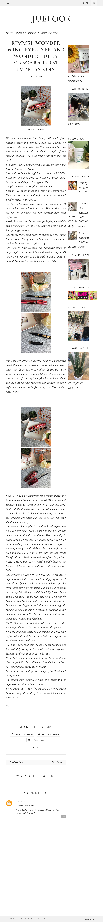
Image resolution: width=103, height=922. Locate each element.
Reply (63, 816)
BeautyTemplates (18, 919)
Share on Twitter (50, 735)
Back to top (90, 919)
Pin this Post (38, 740)
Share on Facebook (24, 735)
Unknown (21, 801)
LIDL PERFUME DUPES (84, 237)
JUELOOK (51, 19)
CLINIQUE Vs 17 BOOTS (83, 188)
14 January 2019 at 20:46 (25, 805)
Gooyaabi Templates (40, 919)
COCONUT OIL (76, 138)
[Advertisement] (20, 895)
